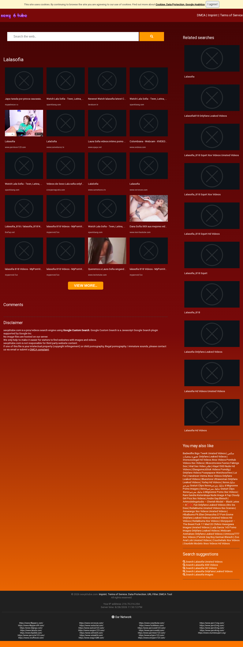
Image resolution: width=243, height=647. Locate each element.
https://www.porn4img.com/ (212, 630)
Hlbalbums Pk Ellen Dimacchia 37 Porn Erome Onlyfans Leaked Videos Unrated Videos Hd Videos (208, 518)
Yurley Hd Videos (211, 482)
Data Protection (137, 594)
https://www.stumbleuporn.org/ (212, 633)
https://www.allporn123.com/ (151, 635)
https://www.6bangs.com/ (31, 628)
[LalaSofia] (66, 135)
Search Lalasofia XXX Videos (201, 565)
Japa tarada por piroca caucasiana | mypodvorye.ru (33, 98)
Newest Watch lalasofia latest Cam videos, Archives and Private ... (125, 98)
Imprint (213, 15)
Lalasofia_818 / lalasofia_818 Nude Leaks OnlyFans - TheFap (39, 226)
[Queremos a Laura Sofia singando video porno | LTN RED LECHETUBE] (107, 263)
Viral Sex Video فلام (200, 466)
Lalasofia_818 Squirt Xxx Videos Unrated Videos (211, 155)
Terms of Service (231, 15)
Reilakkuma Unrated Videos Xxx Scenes (212, 508)
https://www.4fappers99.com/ (31, 625)
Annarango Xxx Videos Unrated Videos (204, 511)
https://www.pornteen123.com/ (151, 633)
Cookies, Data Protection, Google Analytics (180, 4)
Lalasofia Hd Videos (195, 430)
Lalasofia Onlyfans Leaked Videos (203, 351)
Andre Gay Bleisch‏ (217, 498)
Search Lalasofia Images (199, 574)
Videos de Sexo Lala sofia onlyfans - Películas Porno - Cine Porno (83, 183)
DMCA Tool (165, 594)
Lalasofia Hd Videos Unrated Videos (204, 391)
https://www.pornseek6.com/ (151, 630)
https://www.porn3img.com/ (212, 628)
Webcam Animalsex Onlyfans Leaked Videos (207, 532)
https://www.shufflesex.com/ (31, 638)
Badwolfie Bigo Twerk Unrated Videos (204, 453)
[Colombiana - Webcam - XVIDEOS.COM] (149, 135)
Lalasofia (10, 141)
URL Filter (152, 594)
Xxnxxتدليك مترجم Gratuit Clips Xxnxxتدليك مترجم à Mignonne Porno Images (210, 485)
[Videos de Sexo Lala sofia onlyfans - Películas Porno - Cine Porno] (66, 178)
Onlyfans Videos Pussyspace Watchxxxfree (207, 472)
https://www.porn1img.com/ (212, 623)
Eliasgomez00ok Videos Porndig (211, 469)
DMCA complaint (39, 349)
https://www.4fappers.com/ (31, 623)
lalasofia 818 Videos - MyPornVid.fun (25, 269)
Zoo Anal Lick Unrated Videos (211, 538)
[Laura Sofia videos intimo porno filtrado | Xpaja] (107, 135)
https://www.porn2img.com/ (212, 625)
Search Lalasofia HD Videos (201, 568)
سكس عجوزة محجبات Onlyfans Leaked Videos (208, 455)
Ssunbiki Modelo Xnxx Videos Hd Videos (207, 543)
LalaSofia (52, 141)
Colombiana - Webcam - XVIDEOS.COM (151, 141)
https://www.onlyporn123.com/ (151, 638)
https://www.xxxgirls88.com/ (91, 638)
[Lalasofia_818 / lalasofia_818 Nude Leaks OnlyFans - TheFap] (24, 220)
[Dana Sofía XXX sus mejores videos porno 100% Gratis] (149, 220)
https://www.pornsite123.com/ (31, 635)
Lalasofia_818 (192, 312)
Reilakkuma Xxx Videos (206, 521)
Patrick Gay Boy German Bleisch (215, 537)
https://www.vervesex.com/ (91, 623)
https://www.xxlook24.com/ (91, 635)
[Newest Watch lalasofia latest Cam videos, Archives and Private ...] (107, 93)
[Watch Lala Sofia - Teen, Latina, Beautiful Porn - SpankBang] (24, 178)
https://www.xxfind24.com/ (91, 633)
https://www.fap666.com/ (31, 633)
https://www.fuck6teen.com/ (151, 625)
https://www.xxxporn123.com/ (91, 630)
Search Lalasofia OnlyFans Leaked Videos (209, 571)
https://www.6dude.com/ (31, 630)
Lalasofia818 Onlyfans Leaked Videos (205, 115)
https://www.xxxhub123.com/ (91, 628)
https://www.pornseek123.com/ (152, 628)
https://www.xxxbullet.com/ (91, 625)
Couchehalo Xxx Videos (226, 540)
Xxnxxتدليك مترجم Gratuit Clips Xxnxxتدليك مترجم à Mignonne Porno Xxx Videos (210, 490)
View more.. (85, 286)
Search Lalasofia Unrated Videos (203, 561)
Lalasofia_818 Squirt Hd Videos (202, 233)
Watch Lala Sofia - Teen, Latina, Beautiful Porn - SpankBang (38, 183)
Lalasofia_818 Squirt (195, 273)
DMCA (201, 15)
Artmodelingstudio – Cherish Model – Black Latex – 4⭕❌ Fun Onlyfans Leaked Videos (211, 503)
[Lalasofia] (24, 135)
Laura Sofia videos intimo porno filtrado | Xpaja (114, 141)
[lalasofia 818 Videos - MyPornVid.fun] (24, 263)
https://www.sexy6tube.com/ (151, 623)
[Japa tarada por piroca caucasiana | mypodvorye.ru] (24, 93)
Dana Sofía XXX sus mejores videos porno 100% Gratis (160, 226)
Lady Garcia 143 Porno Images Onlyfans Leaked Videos (209, 529)
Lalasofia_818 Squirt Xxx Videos (202, 194)
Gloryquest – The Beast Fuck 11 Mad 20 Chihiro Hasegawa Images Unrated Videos (209, 524)
